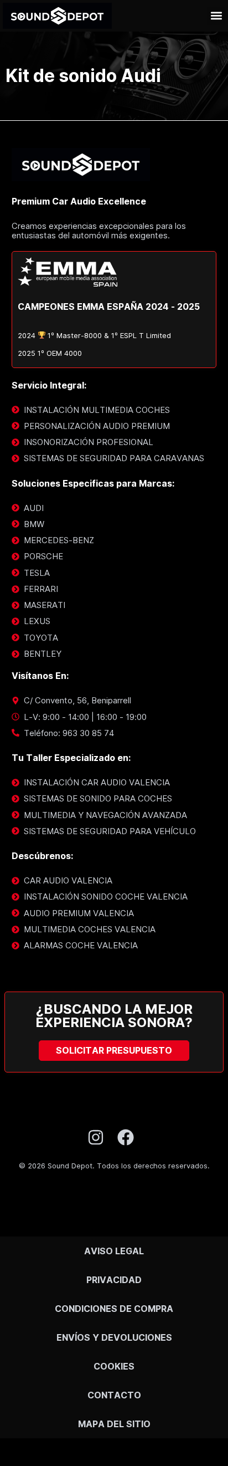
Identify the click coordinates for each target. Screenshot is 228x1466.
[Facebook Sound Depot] (129, 1137)
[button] (216, 16)
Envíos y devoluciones (114, 1337)
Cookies (114, 1366)
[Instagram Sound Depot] (99, 1137)
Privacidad (114, 1279)
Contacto (114, 1395)
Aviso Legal (114, 1250)
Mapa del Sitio (114, 1423)
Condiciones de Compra (114, 1308)
